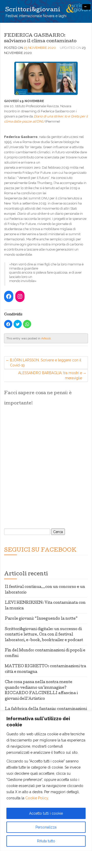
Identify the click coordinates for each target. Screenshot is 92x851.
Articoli (46, 338)
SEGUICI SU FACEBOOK (40, 550)
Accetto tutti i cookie (46, 813)
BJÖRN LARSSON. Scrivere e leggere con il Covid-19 (45, 362)
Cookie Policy (36, 798)
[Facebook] (8, 296)
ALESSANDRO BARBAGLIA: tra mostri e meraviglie (50, 375)
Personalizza (46, 827)
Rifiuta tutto (46, 841)
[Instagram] (20, 296)
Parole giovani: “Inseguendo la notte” (41, 619)
